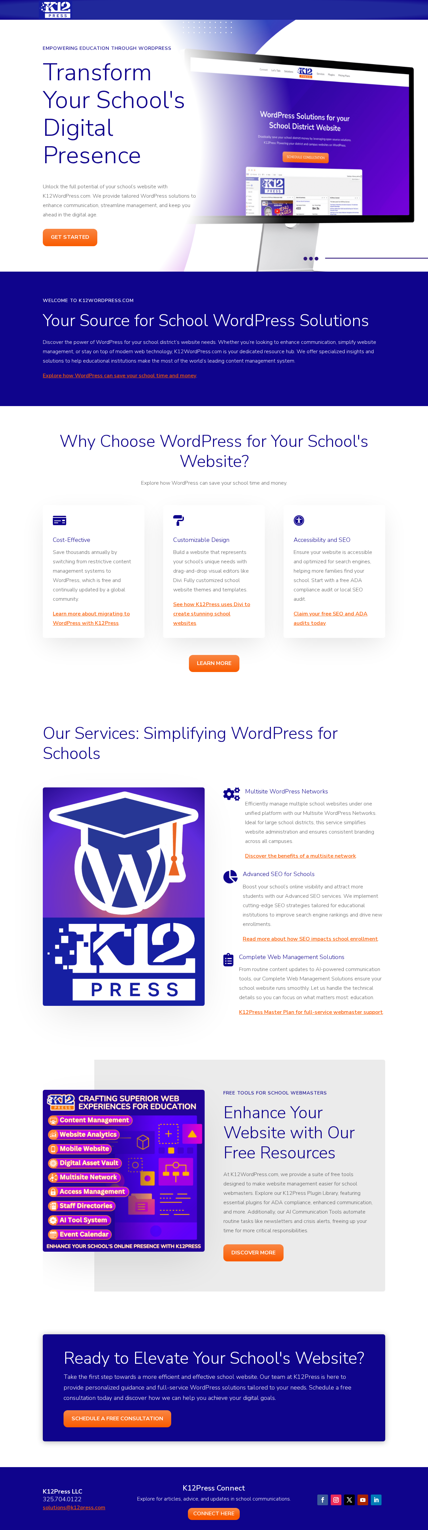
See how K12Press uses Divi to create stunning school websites (211, 614)
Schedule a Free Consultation (117, 1418)
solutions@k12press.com (74, 1507)
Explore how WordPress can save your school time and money (119, 375)
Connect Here (213, 1513)
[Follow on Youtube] (362, 1500)
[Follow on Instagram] (336, 1500)
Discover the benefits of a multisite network (300, 856)
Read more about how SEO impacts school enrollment (310, 939)
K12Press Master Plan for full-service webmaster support (311, 1012)
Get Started (70, 237)
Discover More (253, 1252)
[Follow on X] (349, 1500)
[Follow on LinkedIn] (376, 1500)
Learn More (214, 663)
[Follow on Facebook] (322, 1500)
